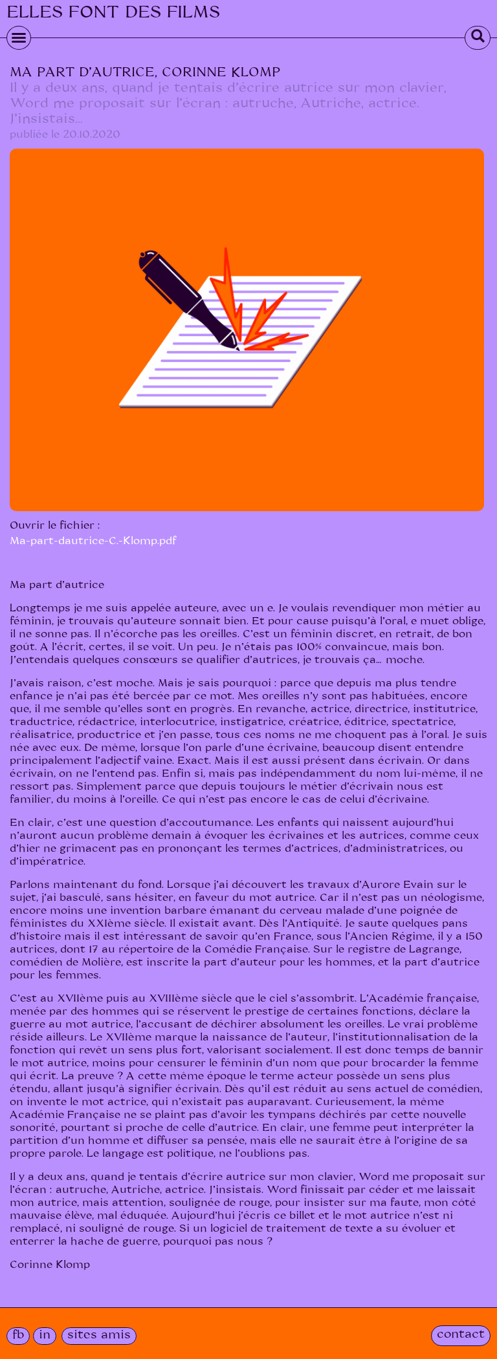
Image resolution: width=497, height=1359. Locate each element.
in (44, 1335)
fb (18, 1335)
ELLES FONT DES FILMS (113, 12)
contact (461, 1334)
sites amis (99, 1335)
